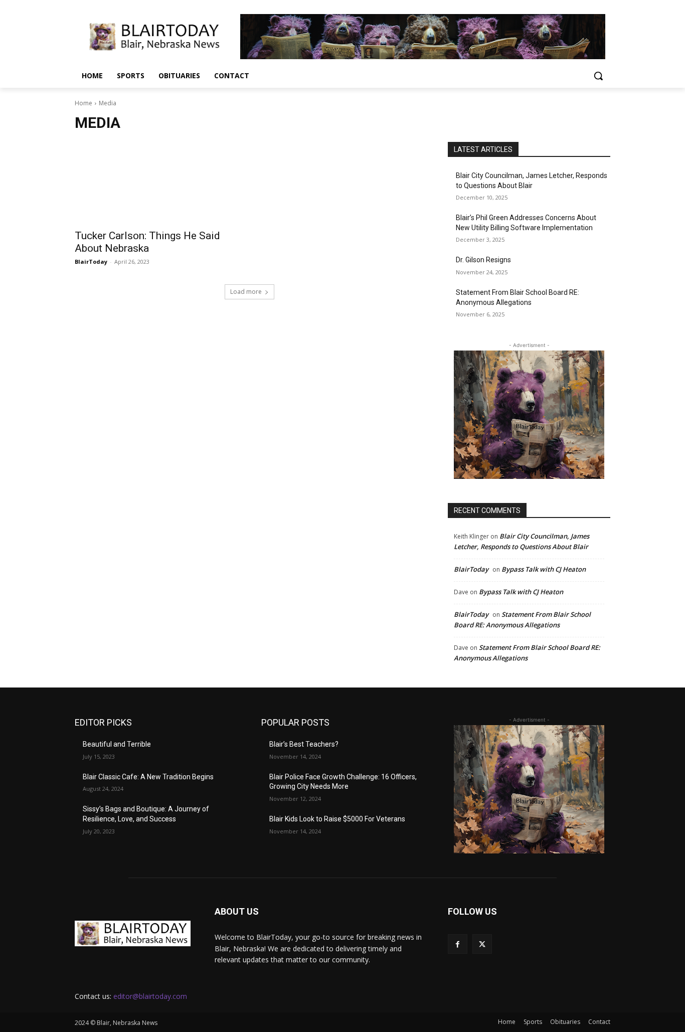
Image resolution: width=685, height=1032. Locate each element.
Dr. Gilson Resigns (483, 260)
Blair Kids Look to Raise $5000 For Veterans (337, 819)
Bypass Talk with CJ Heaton (543, 569)
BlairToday (91, 261)
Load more (246, 291)
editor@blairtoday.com (150, 996)
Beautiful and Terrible (117, 744)
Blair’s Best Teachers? (303, 744)
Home (83, 103)
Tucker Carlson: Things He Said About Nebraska (147, 242)
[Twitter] (482, 944)
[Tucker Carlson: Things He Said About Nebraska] (156, 182)
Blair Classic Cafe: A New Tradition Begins (148, 777)
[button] (598, 76)
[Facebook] (457, 944)
